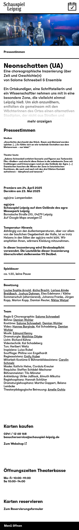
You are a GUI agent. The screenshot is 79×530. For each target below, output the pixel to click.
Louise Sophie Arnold (17, 290)
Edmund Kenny (22, 333)
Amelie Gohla (56, 389)
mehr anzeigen (39, 121)
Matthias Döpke (32, 336)
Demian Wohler (23, 320)
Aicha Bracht (41, 290)
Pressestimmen (14, 52)
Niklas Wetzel (60, 300)
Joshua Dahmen (29, 293)
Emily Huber (32, 356)
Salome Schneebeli (47, 316)
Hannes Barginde (23, 326)
